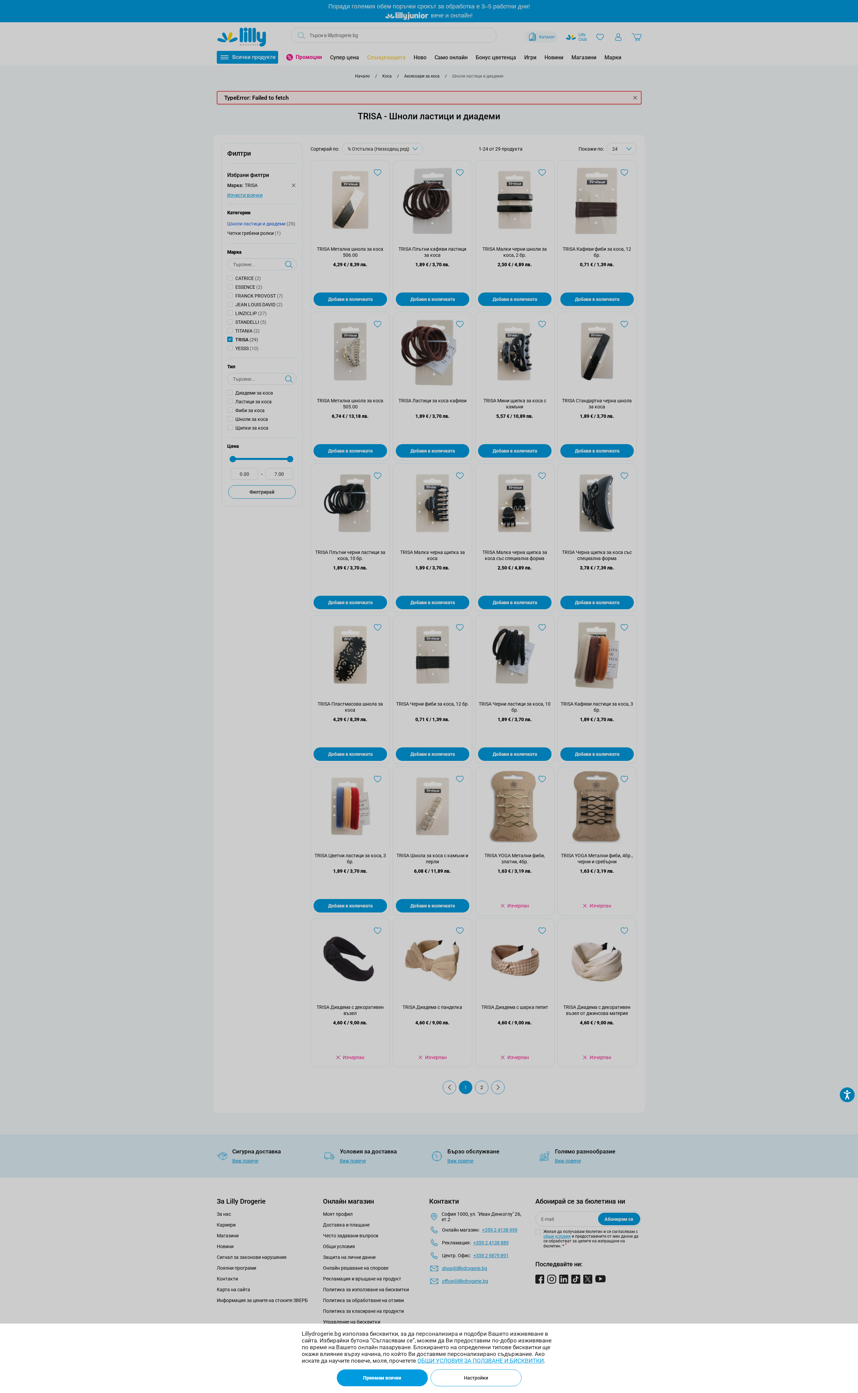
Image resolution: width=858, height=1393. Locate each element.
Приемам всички (382, 1378)
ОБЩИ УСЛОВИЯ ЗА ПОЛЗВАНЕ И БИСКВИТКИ (480, 1360)
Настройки (476, 1378)
